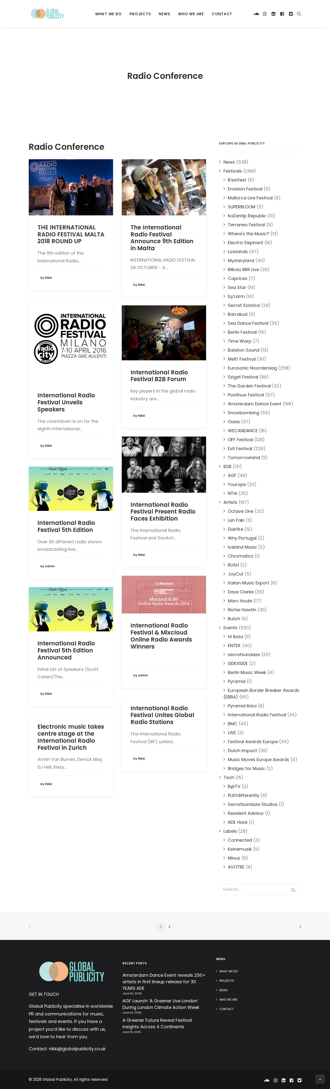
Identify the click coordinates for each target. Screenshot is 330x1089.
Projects (140, 13)
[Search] (298, 14)
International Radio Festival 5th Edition (66, 526)
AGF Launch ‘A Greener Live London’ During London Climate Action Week (160, 1004)
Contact (222, 13)
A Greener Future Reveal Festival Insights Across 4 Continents (157, 1023)
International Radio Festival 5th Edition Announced (66, 650)
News (164, 13)
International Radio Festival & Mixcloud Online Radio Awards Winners (161, 635)
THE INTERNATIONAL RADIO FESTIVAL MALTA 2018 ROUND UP (70, 234)
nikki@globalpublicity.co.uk (77, 1049)
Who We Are (191, 13)
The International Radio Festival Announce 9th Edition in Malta (162, 237)
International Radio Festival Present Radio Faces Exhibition (162, 512)
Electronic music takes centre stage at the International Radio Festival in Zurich (70, 737)
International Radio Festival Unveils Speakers (66, 402)
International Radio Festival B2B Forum (159, 375)
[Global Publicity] (47, 14)
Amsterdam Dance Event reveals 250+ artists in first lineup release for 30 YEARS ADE (164, 981)
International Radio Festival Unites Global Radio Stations (162, 715)
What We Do (108, 13)
